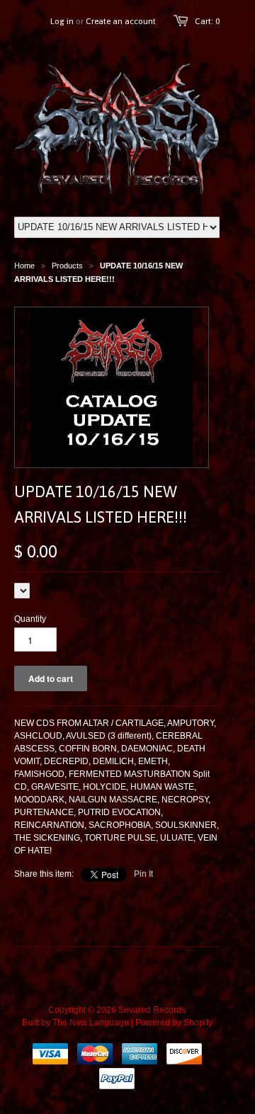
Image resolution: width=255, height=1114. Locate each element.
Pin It (143, 874)
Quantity (30, 619)
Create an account (121, 21)
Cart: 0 (207, 21)
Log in (62, 21)
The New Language (90, 1023)
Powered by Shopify (173, 1023)
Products (67, 265)
